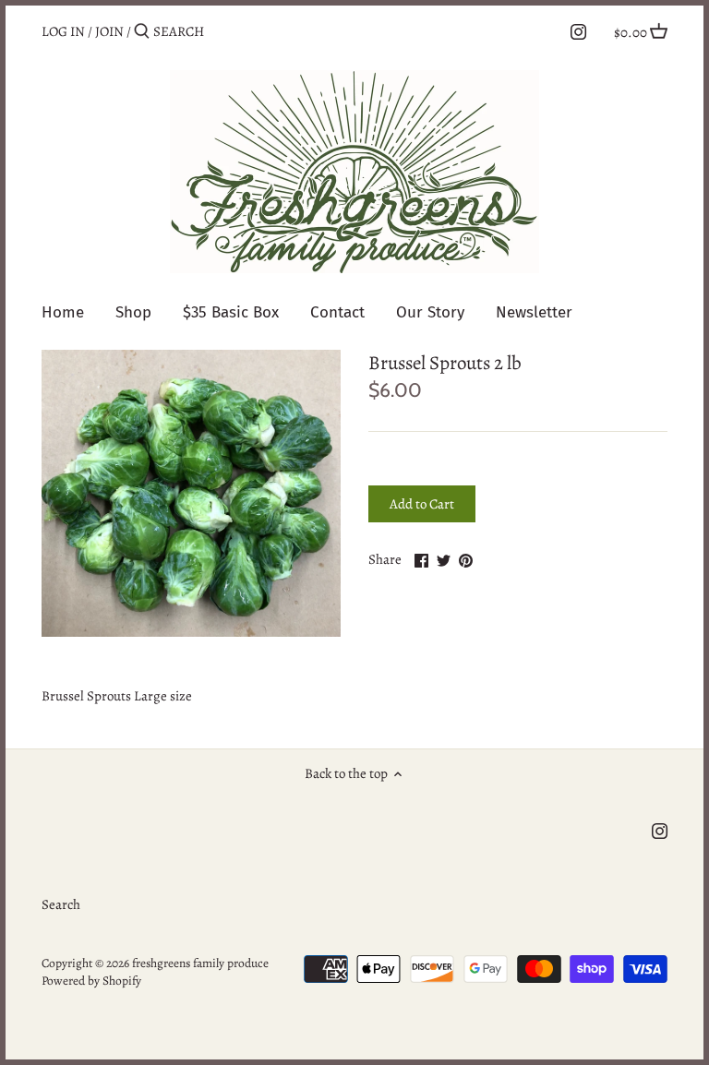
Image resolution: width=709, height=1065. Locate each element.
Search (61, 904)
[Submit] (142, 31)
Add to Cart (422, 504)
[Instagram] (578, 30)
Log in (63, 31)
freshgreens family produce (200, 963)
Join (109, 31)
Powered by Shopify (91, 980)
